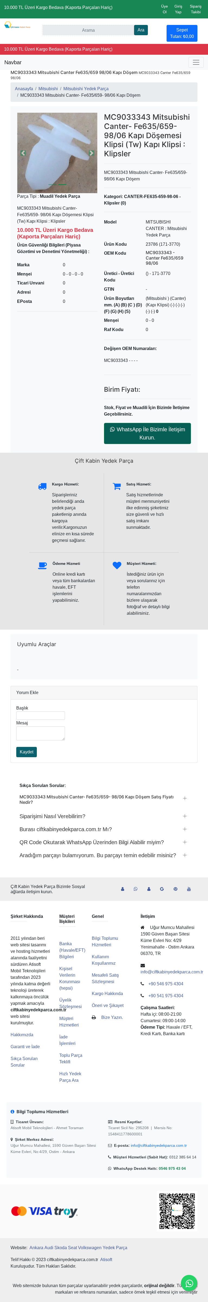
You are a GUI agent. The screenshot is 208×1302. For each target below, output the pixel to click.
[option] (57, 153)
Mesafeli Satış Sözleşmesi (105, 978)
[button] (57, 153)
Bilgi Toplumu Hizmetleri (105, 941)
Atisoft (106, 1259)
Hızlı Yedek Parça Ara (70, 1077)
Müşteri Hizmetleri (69, 1021)
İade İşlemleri (67, 1040)
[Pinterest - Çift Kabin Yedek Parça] (177, 889)
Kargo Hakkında (107, 993)
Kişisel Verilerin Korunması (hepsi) (69, 978)
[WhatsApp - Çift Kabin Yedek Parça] (138, 889)
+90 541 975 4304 (165, 996)
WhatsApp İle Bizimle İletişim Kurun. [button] (151, 433)
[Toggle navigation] (196, 62)
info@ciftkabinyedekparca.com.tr (159, 1145)
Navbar (13, 62)
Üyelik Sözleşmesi (70, 1003)
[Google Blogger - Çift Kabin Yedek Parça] (164, 889)
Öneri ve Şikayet (107, 1005)
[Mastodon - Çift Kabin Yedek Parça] (151, 889)
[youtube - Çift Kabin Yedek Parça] (191, 889)
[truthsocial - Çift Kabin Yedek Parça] (125, 889)
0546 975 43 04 (172, 1168)
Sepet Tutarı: (182, 33)
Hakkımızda (22, 1035)
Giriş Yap (178, 9)
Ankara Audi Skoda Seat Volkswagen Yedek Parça (78, 1248)
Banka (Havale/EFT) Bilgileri (72, 950)
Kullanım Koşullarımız (104, 960)
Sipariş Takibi (196, 9)
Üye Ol (164, 9)
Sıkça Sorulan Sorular (24, 1061)
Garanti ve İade (25, 1047)
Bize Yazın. (112, 1017)
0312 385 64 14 (182, 1157)
